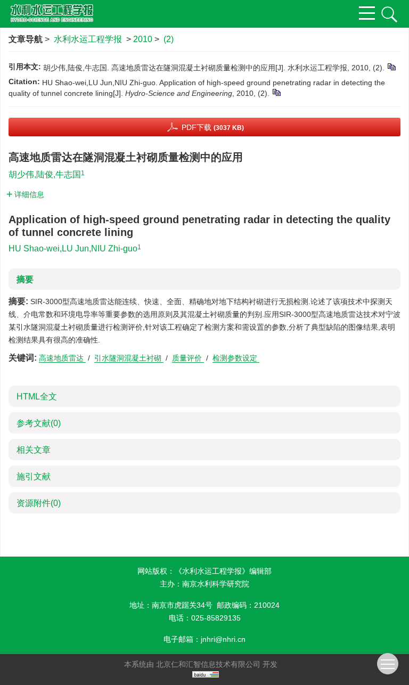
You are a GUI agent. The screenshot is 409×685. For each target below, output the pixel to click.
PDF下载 (213, 127)
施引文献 (34, 476)
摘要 (25, 279)
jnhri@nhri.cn (223, 639)
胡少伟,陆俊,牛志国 (45, 174)
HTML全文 (37, 396)
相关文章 (34, 449)
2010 (142, 39)
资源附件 (39, 503)
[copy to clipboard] (276, 92)
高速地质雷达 (62, 358)
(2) (168, 39)
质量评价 (188, 358)
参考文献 (39, 423)
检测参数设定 (235, 358)
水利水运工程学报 (88, 39)
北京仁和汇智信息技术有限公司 (208, 664)
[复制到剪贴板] (391, 66)
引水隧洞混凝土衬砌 (128, 358)
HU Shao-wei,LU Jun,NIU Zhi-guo (73, 248)
